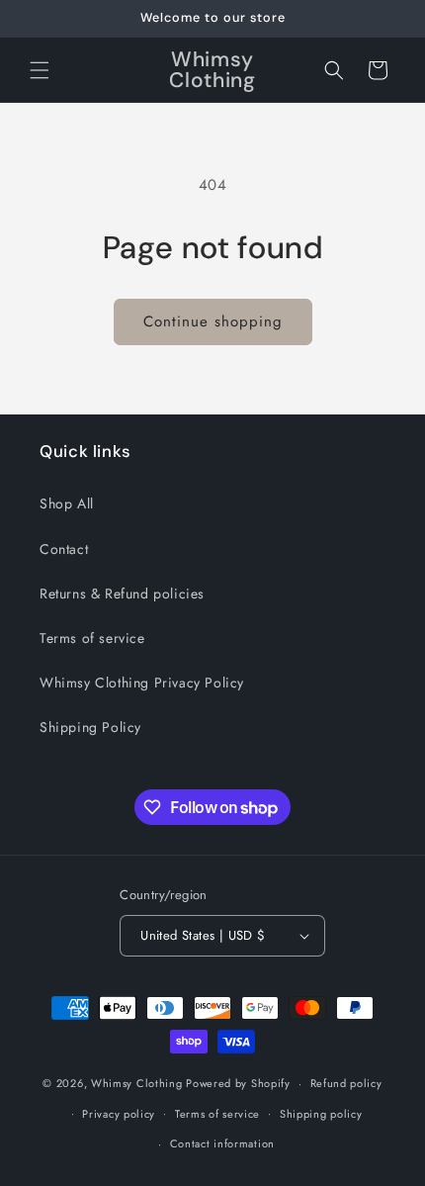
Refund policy (346, 1083)
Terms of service (92, 638)
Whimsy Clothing (137, 1083)
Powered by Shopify (238, 1083)
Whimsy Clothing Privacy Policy (142, 682)
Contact (64, 549)
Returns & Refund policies (122, 593)
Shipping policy (321, 1114)
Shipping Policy (90, 727)
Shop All (67, 503)
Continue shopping (213, 321)
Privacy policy (118, 1114)
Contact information (222, 1143)
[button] (39, 70)
